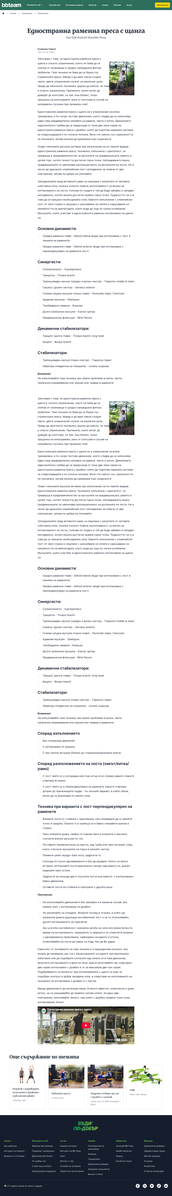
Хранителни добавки (98, 1164)
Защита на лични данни (72, 1171)
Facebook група (124, 1161)
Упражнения (43, 13)
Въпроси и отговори (14, 1156)
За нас (129, 5)
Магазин (117, 5)
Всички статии (95, 1174)
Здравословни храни (154, 1151)
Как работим (54, 5)
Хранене (92, 1154)
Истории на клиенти (74, 5)
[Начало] (3, 13)
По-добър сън (39, 1161)
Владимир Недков (47, 49)
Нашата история (68, 1146)
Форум (119, 1156)
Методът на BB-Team (70, 1151)
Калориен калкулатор (99, 1169)
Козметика (149, 1166)
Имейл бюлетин (124, 1151)
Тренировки (27, 13)
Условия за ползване (70, 1166)
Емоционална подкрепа (44, 1171)
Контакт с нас (67, 1161)
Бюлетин (92, 5)
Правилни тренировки (43, 1151)
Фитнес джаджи (152, 1156)
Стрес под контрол (41, 1166)
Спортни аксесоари (154, 1171)
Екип (62, 1156)
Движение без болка (42, 1156)
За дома (148, 1161)
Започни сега (162, 5)
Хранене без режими (42, 1146)
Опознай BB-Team (124, 1146)
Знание (105, 5)
